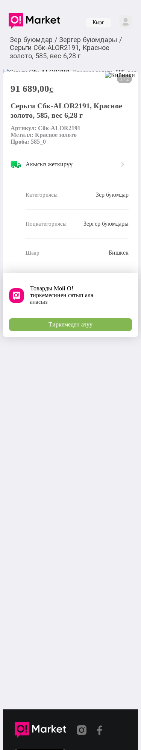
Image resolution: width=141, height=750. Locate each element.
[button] (34, 22)
